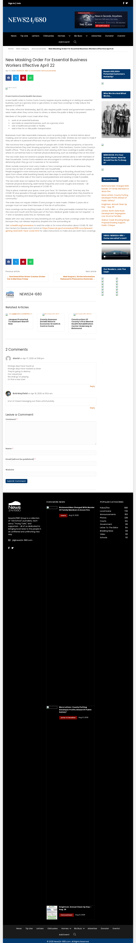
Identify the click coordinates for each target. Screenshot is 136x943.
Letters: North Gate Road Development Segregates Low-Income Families (114, 213)
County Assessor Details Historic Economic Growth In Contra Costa (50, 322)
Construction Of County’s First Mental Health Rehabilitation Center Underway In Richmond (82, 324)
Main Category (22, 49)
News (13, 35)
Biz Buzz (78, 35)
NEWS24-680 (22, 70)
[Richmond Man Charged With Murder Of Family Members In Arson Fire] (52, 606)
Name (9, 448)
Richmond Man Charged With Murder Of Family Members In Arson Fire (115, 189)
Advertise (96, 35)
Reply (92, 386)
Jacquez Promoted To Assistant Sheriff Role (18, 321)
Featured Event (66, 915)
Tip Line (24, 35)
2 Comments (34, 70)
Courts (63, 516)
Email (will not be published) (20, 459)
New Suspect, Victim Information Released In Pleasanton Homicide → (77, 277)
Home (11, 49)
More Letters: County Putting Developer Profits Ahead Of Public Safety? (115, 198)
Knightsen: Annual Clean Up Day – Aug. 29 (75, 908)
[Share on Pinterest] (23, 78)
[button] (75, 42)
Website (10, 469)
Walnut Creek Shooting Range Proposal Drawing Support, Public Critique (115, 223)
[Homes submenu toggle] (69, 36)
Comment (11, 419)
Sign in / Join (14, 3)
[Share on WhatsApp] (30, 78)
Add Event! (64, 41)
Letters (35, 35)
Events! (121, 35)
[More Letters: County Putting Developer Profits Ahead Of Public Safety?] (52, 805)
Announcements (39, 49)
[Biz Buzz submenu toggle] (86, 36)
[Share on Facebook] (9, 78)
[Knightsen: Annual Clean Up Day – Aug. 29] (52, 912)
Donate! (109, 35)
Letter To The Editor (68, 718)
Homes (61, 35)
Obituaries (48, 35)
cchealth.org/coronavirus (21, 225)
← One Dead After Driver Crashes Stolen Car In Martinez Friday (26, 277)
